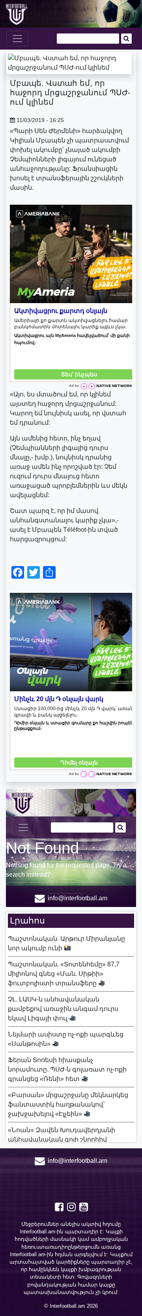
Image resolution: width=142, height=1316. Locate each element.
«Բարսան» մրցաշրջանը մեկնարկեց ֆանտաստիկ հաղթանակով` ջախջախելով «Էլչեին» (68, 1104)
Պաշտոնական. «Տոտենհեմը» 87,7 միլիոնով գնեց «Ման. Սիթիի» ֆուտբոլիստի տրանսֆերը (64, 974)
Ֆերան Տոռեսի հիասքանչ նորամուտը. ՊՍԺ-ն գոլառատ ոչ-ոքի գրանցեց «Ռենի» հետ (67, 1069)
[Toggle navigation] (17, 38)
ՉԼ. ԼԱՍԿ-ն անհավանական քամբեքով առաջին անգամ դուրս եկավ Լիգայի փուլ (63, 1009)
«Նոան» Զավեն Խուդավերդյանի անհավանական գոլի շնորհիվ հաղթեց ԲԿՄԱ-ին (61, 1139)
